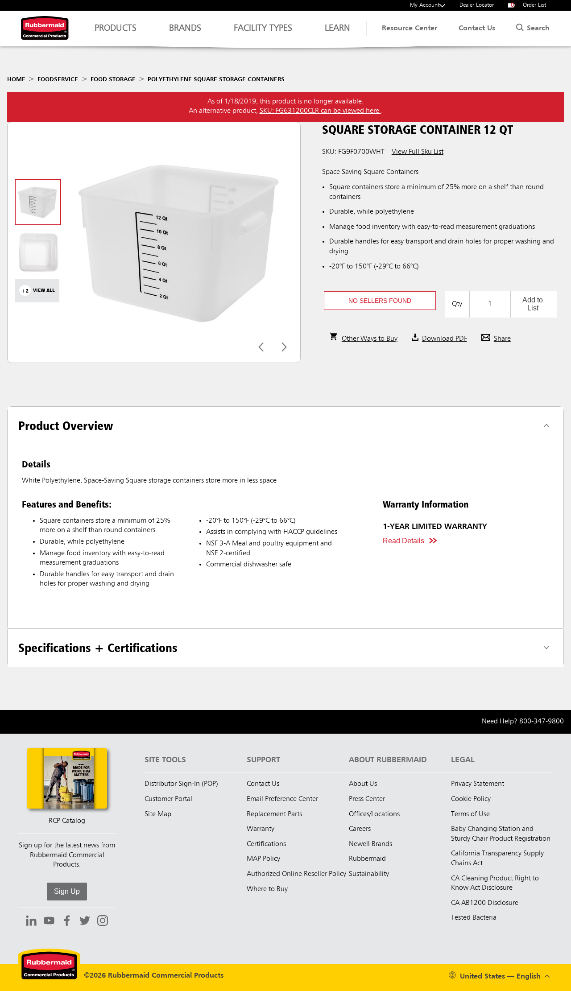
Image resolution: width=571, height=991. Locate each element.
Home (16, 79)
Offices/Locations (374, 814)
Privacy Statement (477, 784)
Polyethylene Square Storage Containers (216, 79)
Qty (457, 304)
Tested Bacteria (474, 917)
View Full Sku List (417, 152)
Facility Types (263, 28)
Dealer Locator (476, 5)
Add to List (532, 304)
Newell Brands (370, 844)
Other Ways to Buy (369, 339)
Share (502, 339)
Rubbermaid (367, 859)
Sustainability (369, 874)
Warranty (260, 829)
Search (537, 28)
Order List (528, 5)
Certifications (266, 844)
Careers (360, 829)
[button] (380, 300)
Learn (337, 28)
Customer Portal (168, 799)
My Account (424, 5)
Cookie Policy (471, 799)
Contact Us (477, 28)
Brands (185, 28)
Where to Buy (267, 889)
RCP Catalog (67, 821)
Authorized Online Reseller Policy (296, 874)
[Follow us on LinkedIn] (31, 922)
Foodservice (57, 79)
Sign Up (67, 891)
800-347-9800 (541, 721)
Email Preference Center (282, 799)
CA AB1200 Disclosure (484, 903)
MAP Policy (263, 859)
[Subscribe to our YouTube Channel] (49, 922)
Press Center (367, 799)
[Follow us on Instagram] (103, 922)
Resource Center (409, 28)
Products (116, 28)
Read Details (403, 541)
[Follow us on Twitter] (85, 922)
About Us (363, 784)
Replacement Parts (274, 814)
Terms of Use (470, 814)
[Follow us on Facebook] (67, 922)
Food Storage (113, 79)
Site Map (158, 814)
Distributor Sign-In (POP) (181, 784)
